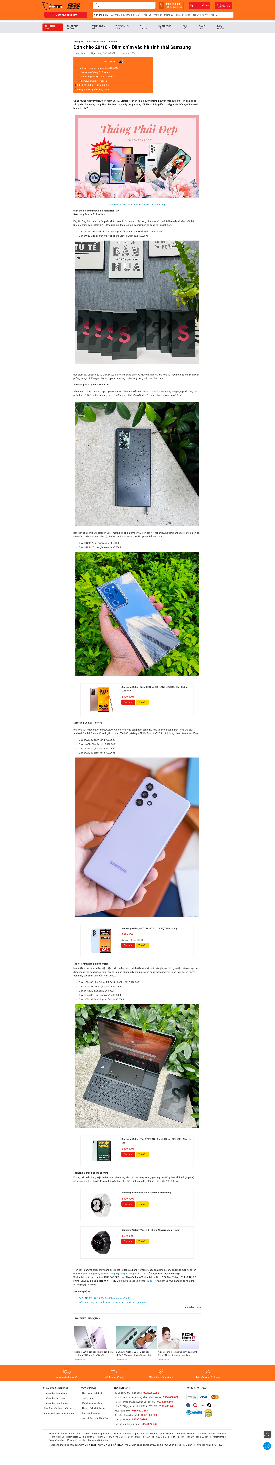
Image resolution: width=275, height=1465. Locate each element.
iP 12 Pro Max (124, 1433)
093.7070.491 (149, 1424)
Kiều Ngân (81, 53)
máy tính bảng (107, 1273)
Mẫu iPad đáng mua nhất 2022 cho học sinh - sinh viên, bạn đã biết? (113, 1302)
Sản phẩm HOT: (102, 14)
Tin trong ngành (72, 27)
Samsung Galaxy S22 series (95, 72)
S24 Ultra (76, 1433)
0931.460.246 (166, 1406)
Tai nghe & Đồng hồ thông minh (93, 89)
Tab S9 (190, 1436)
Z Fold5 (172, 1436)
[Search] (97, 5)
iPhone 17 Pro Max (76, 1440)
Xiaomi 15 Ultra (56, 1440)
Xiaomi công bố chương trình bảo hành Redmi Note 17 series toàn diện (177, 1353)
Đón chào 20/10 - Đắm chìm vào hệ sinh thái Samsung (137, 204)
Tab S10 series (203, 1436)
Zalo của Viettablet (203, 1405)
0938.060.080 (174, 5)
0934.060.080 (171, 1397)
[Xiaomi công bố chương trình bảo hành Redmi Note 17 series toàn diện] (178, 1337)
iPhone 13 (101, 1436)
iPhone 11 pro (157, 1433)
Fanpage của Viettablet (189, 1405)
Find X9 (204, 15)
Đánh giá (185, 27)
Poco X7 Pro (148, 1436)
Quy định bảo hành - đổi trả (58, 1408)
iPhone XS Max (207, 1433)
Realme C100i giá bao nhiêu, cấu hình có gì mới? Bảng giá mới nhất (93, 1353)
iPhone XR (192, 1433)
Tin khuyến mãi (98, 27)
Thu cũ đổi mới (202, 5)
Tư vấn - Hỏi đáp (122, 27)
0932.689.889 (149, 1415)
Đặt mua (128, 702)
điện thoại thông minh (88, 1273)
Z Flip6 (93, 1433)
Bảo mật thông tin (91, 1413)
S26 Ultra (115, 15)
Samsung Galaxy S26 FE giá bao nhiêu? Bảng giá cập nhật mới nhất (133, 1353)
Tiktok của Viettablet (210, 1405)
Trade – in (151, 1281)
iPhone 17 (213, 15)
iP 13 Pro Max (116, 1436)
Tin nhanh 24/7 (50, 27)
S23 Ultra (161, 1436)
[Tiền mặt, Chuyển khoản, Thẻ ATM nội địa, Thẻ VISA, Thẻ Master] (203, 1397)
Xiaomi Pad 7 (219, 1436)
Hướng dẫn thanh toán (55, 1393)
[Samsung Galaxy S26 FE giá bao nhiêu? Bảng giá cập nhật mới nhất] (136, 1337)
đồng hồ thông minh (129, 1273)
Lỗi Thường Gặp (164, 27)
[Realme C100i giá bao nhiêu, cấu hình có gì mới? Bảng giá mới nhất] (94, 1337)
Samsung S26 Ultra (98, 1440)
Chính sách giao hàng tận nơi (59, 1413)
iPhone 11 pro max (175, 1433)
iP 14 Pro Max (132, 1436)
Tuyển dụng (88, 1398)
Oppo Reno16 (141, 1433)
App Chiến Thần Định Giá (95, 1418)
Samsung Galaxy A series (94, 81)
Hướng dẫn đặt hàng (54, 1398)
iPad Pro (221, 1433)
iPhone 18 (168, 15)
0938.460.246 (165, 1401)
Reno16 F (179, 15)
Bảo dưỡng (221, 27)
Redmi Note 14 (56, 1436)
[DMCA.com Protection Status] (207, 1413)
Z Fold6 (85, 1433)
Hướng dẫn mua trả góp (56, 1403)
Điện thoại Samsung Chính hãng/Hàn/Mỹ (97, 68)
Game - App (202, 27)
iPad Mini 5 (88, 1436)
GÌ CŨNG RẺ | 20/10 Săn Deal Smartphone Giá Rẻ (104, 1298)
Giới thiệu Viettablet (92, 1393)
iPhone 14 (157, 15)
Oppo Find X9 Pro (107, 1433)
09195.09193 (139, 1419)
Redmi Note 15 (73, 1436)
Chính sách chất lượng (93, 1408)
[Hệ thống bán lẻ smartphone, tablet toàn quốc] (53, 5)
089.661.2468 (140, 1410)
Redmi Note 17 (192, 15)
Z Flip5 (181, 1436)
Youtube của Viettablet (196, 1405)
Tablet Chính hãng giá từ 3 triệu (93, 85)
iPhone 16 (136, 15)
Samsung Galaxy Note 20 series (97, 76)
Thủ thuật (143, 27)
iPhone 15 (146, 15)
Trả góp (142, 702)
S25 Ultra (125, 15)
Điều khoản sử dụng (92, 1403)
